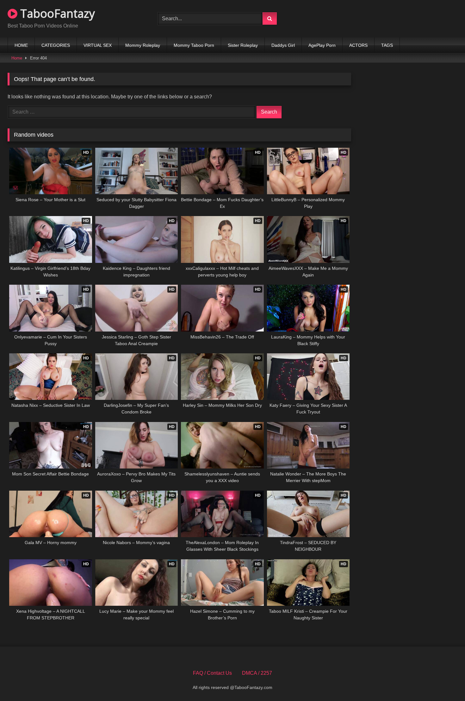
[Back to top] (445, 682)
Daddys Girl (283, 45)
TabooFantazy (56, 13)
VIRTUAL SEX (98, 45)
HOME (21, 45)
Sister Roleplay (243, 45)
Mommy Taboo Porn (194, 45)
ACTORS (358, 45)
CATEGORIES (55, 45)
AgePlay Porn (322, 45)
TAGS (387, 45)
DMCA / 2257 (257, 673)
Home (16, 58)
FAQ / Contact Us (212, 673)
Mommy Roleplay (142, 45)
